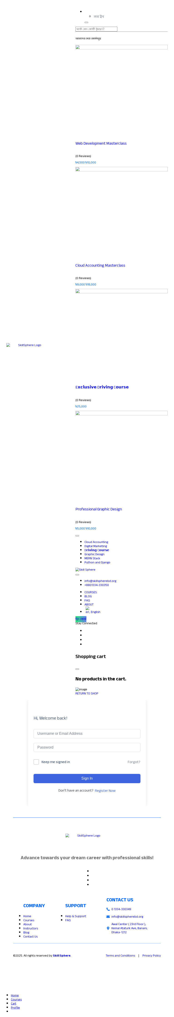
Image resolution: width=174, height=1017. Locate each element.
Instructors (30, 928)
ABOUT (89, 604)
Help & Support (75, 916)
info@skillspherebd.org (100, 581)
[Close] (77, 669)
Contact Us (30, 936)
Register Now (105, 790)
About (27, 924)
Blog (26, 932)
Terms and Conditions (120, 955)
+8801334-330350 (97, 585)
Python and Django (97, 562)
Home (27, 916)
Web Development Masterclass (101, 143)
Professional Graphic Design (98, 509)
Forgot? (134, 762)
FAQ (67, 920)
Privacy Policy (152, 955)
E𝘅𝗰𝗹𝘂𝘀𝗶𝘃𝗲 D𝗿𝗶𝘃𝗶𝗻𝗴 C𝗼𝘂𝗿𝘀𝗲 (102, 387)
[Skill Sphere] (85, 570)
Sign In (87, 778)
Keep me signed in (55, 762)
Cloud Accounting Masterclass (100, 265)
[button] (99, 16)
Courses (28, 920)
